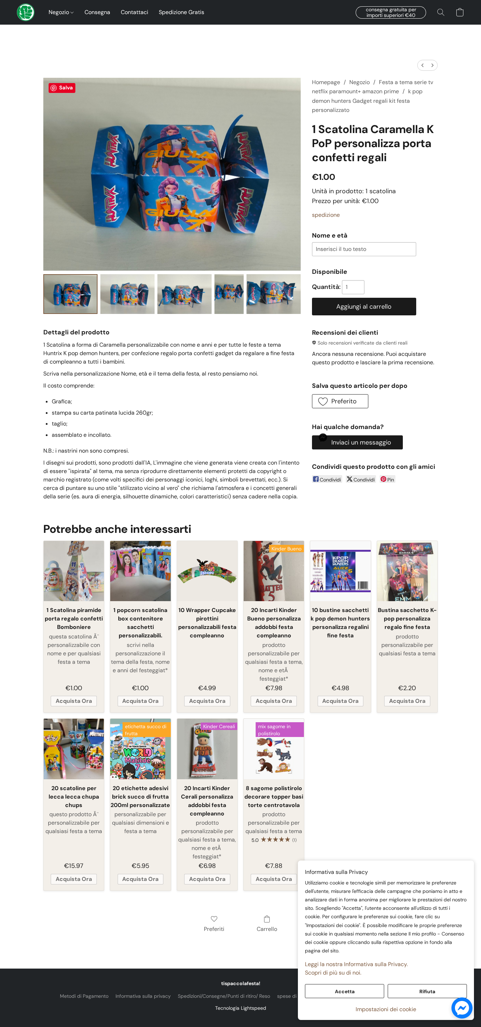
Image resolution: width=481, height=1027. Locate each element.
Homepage (326, 82)
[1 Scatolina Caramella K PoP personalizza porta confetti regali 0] (70, 294)
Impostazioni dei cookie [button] (386, 1009)
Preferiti (214, 929)
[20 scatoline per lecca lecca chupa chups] (74, 749)
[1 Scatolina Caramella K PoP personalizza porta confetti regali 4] (273, 294)
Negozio (59, 12)
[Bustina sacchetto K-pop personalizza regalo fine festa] (407, 571)
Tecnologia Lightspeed (240, 1008)
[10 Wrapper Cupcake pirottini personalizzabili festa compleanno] (207, 571)
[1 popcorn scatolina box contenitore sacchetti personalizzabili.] (140, 571)
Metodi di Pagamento (84, 996)
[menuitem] (422, 65)
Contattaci (134, 12)
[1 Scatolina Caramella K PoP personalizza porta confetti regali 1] (127, 294)
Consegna (97, 12)
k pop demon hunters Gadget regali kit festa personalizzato (367, 101)
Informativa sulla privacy (143, 996)
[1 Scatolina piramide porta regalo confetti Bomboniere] (74, 571)
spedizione (326, 215)
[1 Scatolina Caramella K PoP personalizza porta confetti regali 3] (229, 294)
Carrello (267, 929)
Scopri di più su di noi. (333, 972)
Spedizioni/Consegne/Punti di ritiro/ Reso (224, 996)
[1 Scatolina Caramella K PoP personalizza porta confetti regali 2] (184, 294)
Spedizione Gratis (181, 12)
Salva (66, 87)
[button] (26, 12)
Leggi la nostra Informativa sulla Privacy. (356, 964)
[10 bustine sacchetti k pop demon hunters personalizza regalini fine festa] (340, 571)
